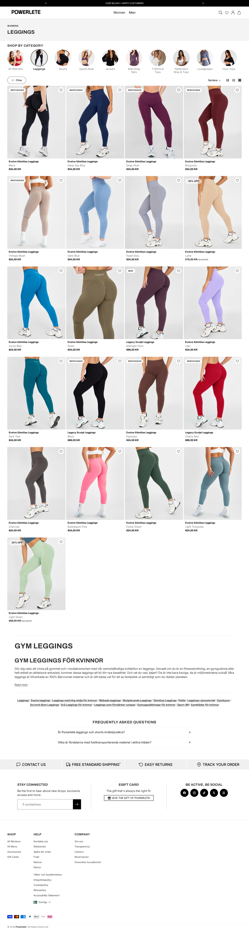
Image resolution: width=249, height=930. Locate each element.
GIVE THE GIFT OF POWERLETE (131, 797)
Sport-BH (183, 704)
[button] (214, 80)
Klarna (37, 867)
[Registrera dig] (77, 804)
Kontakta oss (41, 841)
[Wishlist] (227, 13)
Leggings (23, 700)
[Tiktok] (204, 793)
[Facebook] (184, 793)
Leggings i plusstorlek (201, 700)
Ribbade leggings (110, 700)
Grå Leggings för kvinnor (76, 704)
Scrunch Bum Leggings (44, 704)
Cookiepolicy (41, 884)
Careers (79, 851)
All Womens (14, 841)
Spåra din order (42, 851)
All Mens (12, 846)
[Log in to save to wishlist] (61, 90)
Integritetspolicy (42, 879)
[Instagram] (194, 793)
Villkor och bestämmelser (48, 874)
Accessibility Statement (46, 895)
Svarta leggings (40, 700)
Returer (38, 862)
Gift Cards (13, 856)
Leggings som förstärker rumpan (114, 704)
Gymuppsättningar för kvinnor (156, 704)
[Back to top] (242, 925)
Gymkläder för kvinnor (205, 704)
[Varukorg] (239, 13)
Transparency (82, 846)
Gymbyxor (223, 700)
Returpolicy (40, 890)
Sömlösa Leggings (165, 700)
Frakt (36, 856)
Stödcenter (40, 846)
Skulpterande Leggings (137, 700)
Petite (182, 700)
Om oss (79, 841)
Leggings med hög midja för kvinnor (74, 700)
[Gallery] (36, 122)
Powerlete (21, 926)
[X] (214, 793)
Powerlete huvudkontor (88, 862)
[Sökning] (221, 13)
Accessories (14, 851)
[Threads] (224, 793)
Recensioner (82, 856)
